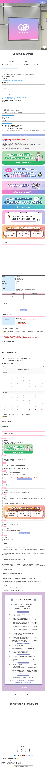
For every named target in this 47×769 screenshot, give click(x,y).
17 (35, 383)
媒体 (26, 61)
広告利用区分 (11, 61)
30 (29, 389)
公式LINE (24, 74)
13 (11, 383)
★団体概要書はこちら (6, 140)
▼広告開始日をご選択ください (8, 363)
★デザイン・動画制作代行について (9, 98)
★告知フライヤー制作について (8, 115)
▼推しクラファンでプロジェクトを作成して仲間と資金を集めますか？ (16, 358)
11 (42, 380)
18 (42, 383)
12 (5, 383)
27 (11, 389)
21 (17, 386)
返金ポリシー (27, 753)
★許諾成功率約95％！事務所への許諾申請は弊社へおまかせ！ (14, 80)
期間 (36, 61)
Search (18, 753)
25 (42, 386)
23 (29, 386)
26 (5, 389)
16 (29, 383)
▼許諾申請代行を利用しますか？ (9, 347)
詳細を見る (23, 310)
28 (17, 389)
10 (35, 380)
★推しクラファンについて (7, 123)
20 (11, 386)
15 (23, 383)
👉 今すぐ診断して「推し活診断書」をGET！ (23, 766)
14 (17, 383)
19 (5, 386)
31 (35, 389)
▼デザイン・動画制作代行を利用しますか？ (11, 352)
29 (23, 389)
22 (23, 386)
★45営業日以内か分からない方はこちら (10, 68)
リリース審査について (24, 533)
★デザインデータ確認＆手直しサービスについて (11, 107)
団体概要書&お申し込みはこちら (24, 479)
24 (35, 386)
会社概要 (22, 753)
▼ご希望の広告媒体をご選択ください (9, 341)
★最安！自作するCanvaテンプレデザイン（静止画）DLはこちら (14, 97)
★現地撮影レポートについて (7, 88)
